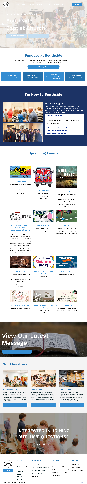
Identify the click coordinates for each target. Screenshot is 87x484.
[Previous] (3, 24)
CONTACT (19, 479)
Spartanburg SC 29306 (38, 473)
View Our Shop (43, 231)
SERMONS (19, 476)
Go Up (82, 482)
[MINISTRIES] (26, 471)
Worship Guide (56, 475)
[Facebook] (33, 476)
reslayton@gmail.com (20, 248)
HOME (18, 464)
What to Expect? (76, 464)
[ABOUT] (26, 466)
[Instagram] (35, 476)
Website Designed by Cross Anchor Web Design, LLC (14, 482)
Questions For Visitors (77, 470)
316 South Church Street (38, 470)
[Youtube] (38, 476)
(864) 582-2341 (36, 464)
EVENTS (19, 474)
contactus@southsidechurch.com (40, 467)
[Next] (84, 24)
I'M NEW (19, 469)
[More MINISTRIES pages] (45, 4)
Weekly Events (76, 467)
